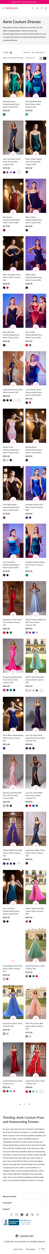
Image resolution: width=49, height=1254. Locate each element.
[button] (3, 8)
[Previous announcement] (10, 2)
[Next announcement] (38, 2)
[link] (37, 8)
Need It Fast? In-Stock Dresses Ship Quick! (26, 2)
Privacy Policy (30, 1249)
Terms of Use (18, 1249)
